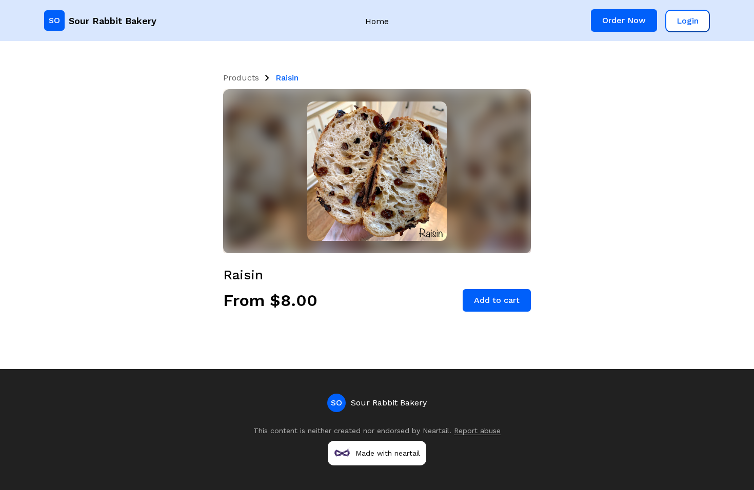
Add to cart (497, 300)
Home (377, 21)
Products (241, 78)
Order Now (624, 20)
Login (688, 21)
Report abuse (477, 430)
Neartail (436, 430)
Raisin (287, 78)
